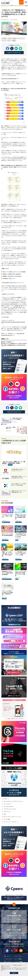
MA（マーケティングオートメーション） (13, 816)
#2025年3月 (4, 38)
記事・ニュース (7, 956)
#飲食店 (13, 40)
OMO (5, 814)
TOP (2, 5)
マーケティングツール (8, 959)
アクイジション (7, 811)
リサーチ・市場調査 (18, 959)
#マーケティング (21, 38)
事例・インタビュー (8, 961)
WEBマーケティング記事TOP (9, 5)
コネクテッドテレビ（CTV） (10, 809)
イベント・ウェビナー (18, 956)
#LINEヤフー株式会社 (12, 38)
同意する (14, 973)
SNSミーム (6, 798)
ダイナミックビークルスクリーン (11, 821)
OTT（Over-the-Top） (9, 806)
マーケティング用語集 (18, 961)
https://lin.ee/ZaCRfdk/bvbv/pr (9, 78)
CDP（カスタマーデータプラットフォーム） (13, 801)
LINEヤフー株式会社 (6, 342)
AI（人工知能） (7, 819)
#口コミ (9, 40)
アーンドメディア (7, 804)
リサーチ (16, 5)
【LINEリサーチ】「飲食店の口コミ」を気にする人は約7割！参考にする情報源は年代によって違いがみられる (13, 344)
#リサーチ (4, 40)
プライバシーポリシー (8, 967)
